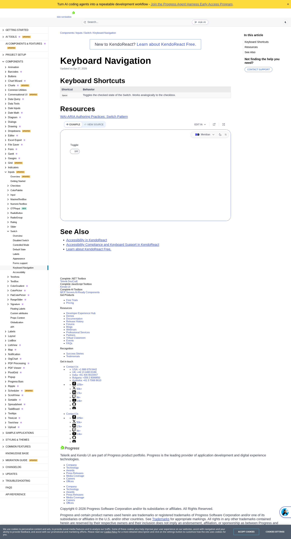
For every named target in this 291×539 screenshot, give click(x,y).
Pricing (70, 303)
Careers (70, 478)
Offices (70, 481)
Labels (16, 254)
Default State (19, 249)
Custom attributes (19, 313)
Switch (87, 33)
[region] (145, 532)
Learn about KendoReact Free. (166, 44)
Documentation (74, 318)
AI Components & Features (24, 43)
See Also (74, 232)
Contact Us (72, 366)
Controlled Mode (21, 245)
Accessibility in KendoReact (86, 240)
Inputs (79, 33)
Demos (70, 316)
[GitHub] (74, 405)
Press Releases (74, 473)
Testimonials (73, 356)
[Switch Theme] (285, 22)
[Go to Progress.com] (70, 449)
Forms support (20, 263)
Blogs (69, 327)
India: (85, 375)
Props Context (17, 318)
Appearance (19, 258)
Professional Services (78, 332)
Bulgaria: (86, 377)
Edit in (198, 124)
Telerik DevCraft (68, 281)
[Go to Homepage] (73, 16)
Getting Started (17, 181)
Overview (15, 176)
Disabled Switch (21, 240)
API (12, 327)
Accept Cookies (246, 531)
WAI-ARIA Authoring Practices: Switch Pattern (94, 116)
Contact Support (258, 69)
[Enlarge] (223, 124)
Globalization (16, 322)
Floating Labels (17, 308)
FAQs (9, 487)
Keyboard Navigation (23, 267)
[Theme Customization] (225, 134)
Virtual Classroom (75, 338)
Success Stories (75, 353)
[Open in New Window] (214, 124)
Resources (77, 109)
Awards (70, 470)
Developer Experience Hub (80, 313)
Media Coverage (75, 476)
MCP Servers (67, 292)
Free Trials (72, 300)
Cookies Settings (275, 531)
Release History (75, 321)
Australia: (86, 380)
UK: (84, 372)
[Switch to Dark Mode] (220, 134)
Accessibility (19, 272)
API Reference (16, 494)
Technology (72, 467)
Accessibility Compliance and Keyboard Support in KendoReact (112, 244)
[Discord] (74, 408)
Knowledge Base (17, 453)
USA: (84, 369)
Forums (70, 324)
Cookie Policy (110, 531)
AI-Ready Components (87, 292)
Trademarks (160, 519)
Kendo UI (65, 287)
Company (71, 465)
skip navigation (64, 16)
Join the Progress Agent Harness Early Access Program (191, 4)
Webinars (71, 329)
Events (70, 340)
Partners (70, 335)
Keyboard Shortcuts (92, 81)
